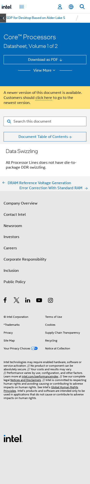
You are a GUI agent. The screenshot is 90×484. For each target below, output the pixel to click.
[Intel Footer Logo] (13, 438)
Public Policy (14, 281)
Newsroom (13, 225)
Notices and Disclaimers (25, 380)
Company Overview (20, 203)
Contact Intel (15, 214)
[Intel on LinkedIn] (28, 300)
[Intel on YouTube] (39, 300)
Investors (11, 236)
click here (44, 97)
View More (42, 70)
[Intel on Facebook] (5, 300)
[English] (71, 6)
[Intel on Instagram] (50, 300)
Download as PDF (43, 59)
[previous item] (3, 18)
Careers (10, 248)
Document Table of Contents (43, 136)
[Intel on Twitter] (16, 300)
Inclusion (11, 270)
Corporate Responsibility (25, 259)
